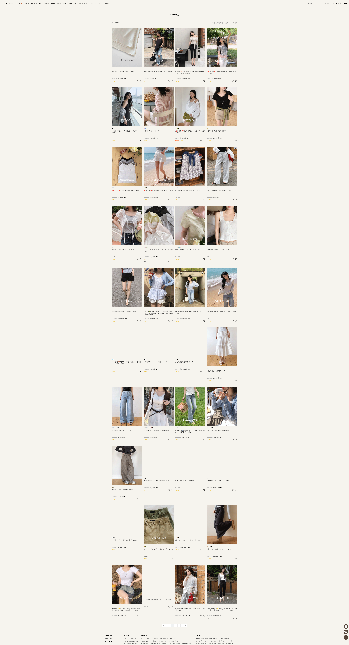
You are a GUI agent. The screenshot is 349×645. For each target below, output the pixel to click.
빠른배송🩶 (34, 3)
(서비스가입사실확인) (227, 643)
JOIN (332, 3)
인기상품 (234, 23)
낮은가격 (220, 23)
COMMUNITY (106, 3)
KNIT (70, 3)
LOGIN (327, 3)
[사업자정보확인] (163, 643)
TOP (75, 3)
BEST (40, 3)
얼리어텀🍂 (19, 3)
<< (163, 626)
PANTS (65, 3)
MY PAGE (339, 3)
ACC (100, 3)
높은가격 (227, 23)
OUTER (59, 3)
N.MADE (53, 3)
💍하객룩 (26, 3)
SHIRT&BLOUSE (83, 3)
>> (185, 626)
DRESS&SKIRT (92, 3)
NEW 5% (46, 3)
